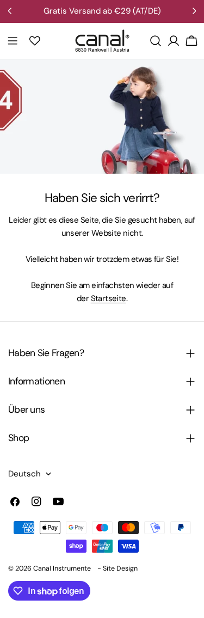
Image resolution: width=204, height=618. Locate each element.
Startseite (108, 298)
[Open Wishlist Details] (34, 41)
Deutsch (24, 473)
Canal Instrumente (62, 568)
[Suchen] (155, 41)
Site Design (120, 568)
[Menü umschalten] (12, 41)
